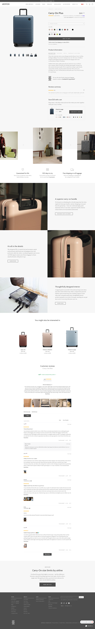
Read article (47, 584)
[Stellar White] (70, 29)
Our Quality (26, 602)
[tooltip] (51, 384)
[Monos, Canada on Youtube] (69, 603)
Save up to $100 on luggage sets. (47, 0)
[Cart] (92, 4)
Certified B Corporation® (68, 79)
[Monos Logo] (6, 4)
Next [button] (40, 28)
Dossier (25, 608)
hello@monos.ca (68, 605)
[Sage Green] (62, 29)
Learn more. (52, 177)
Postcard (25, 611)
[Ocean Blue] (60, 29)
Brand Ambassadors (40, 601)
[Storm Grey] (67, 29)
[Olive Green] (54, 29)
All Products (13, 599)
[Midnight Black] (72, 29)
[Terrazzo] (52, 34)
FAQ (49, 601)
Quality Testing (27, 604)
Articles (25, 609)
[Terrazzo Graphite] (49, 34)
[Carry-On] (23, 337)
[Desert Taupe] (49, 29)
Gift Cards (13, 611)
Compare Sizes (14, 613)
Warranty (50, 604)
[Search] (86, 4)
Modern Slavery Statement (71, 622)
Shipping (50, 606)
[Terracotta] (65, 29)
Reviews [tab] (27, 412)
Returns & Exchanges (52, 602)
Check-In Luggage (15, 602)
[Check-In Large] (72, 337)
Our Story (26, 601)
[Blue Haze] (57, 29)
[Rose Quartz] (52, 29)
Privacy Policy (55, 622)
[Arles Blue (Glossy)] (60, 34)
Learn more (13, 261)
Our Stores (26, 599)
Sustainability (26, 606)
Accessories (13, 609)
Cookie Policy (62, 622)
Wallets (12, 608)
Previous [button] (6, 28)
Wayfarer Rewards (40, 599)
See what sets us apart (64, 213)
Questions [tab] (34, 412)
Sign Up (81, 597)
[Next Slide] (70, 403)
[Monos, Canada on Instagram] (61, 603)
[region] (47, 403)
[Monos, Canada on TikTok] (66, 603)
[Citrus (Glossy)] (57, 34)
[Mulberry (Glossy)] (54, 34)
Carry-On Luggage (15, 601)
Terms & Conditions (52, 608)
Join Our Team (27, 613)
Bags (12, 604)
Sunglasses (13, 606)
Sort (60, 420)
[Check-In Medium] (47, 337)
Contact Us (50, 599)
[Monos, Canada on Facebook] (64, 603)
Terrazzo (50, 9)
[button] (51, 90)
